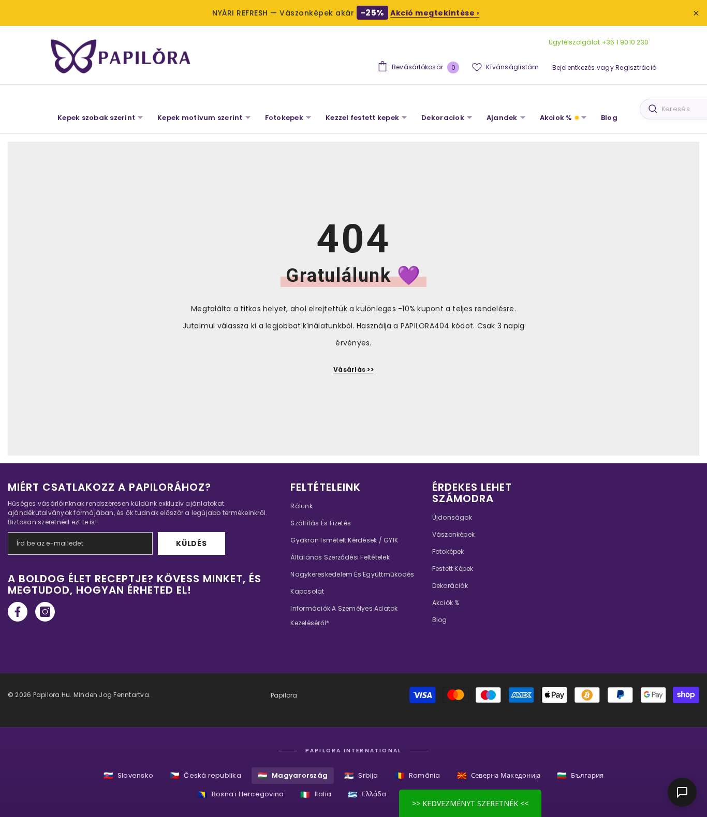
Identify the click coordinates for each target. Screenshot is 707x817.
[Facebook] (17, 612)
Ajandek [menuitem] (502, 118)
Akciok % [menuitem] (556, 118)
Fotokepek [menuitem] (284, 118)
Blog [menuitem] (609, 118)
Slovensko (128, 775)
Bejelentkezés (573, 67)
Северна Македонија (499, 775)
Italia (315, 794)
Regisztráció (635, 67)
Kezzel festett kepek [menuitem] (362, 118)
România (417, 775)
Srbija (361, 775)
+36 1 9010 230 (624, 42)
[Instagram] (45, 612)
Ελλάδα (367, 794)
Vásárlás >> (353, 369)
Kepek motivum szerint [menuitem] (199, 118)
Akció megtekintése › (434, 13)
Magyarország (293, 775)
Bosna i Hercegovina (241, 794)
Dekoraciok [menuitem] (442, 118)
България (580, 775)
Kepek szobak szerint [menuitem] (96, 118)
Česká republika (205, 775)
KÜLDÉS (191, 543)
